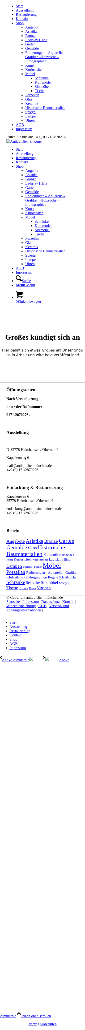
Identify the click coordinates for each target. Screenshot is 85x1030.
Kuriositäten (34, 70)
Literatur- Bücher (32, 566)
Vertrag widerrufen (43, 1024)
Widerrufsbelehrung (21, 606)
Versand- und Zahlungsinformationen (37, 608)
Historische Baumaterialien (45, 108)
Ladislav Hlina (36, 40)
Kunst (29, 65)
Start (19, 6)
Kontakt (22, 19)
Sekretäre (33, 582)
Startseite (13, 602)
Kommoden (43, 82)
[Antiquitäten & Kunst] (24, 141)
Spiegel (30, 112)
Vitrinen (44, 588)
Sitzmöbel (42, 87)
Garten (30, 44)
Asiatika (31, 31)
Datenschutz (50, 602)
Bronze (30, 36)
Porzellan (32, 95)
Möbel (30, 74)
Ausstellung (25, 10)
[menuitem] (47, 6)
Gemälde (32, 48)
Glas (28, 99)
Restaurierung (26, 14)
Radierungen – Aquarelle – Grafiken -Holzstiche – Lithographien (45, 57)
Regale (53, 577)
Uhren (30, 120)
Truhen (23, 588)
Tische (39, 91)
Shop (20, 23)
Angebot (31, 27)
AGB (20, 125)
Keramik (31, 103)
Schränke (42, 78)
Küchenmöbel (40, 559)
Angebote (15, 541)
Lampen (31, 116)
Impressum (24, 129)
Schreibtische (67, 577)
